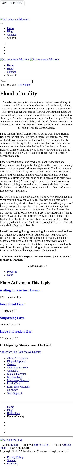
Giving (7, 14)
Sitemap (11, 460)
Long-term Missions (18, 386)
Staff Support (14, 393)
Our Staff (12, 389)
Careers (11, 364)
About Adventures (17, 357)
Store (22, 14)
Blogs (10, 31)
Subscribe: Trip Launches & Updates (20, 351)
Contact (11, 34)
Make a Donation (17, 373)
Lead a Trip (13, 383)
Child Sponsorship (17, 367)
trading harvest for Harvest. (20, 290)
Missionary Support (18, 380)
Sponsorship (37, 9)
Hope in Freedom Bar (16, 331)
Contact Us (13, 370)
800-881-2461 (41, 444)
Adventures (12, 3)
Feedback (12, 463)
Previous (12, 271)
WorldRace (37, 3)
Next (10, 274)
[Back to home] (14, 19)
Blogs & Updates (16, 361)
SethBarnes (12, 9)
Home (10, 28)
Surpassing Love (12, 318)
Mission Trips (14, 377)
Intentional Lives (12, 304)
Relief (57, 9)
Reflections (24, 84)
